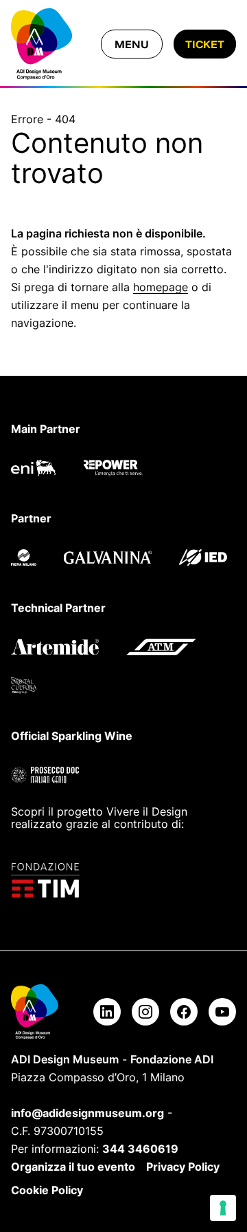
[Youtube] (222, 1012)
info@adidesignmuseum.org (87, 1113)
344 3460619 (140, 1149)
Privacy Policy (183, 1166)
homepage (160, 287)
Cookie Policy (47, 1190)
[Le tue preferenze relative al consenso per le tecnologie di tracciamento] (223, 1208)
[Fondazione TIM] (123, 880)
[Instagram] (145, 1012)
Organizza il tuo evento (73, 1166)
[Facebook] (184, 1012)
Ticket (204, 44)
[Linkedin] (107, 1012)
